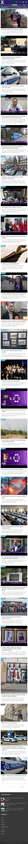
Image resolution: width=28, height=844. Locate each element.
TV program (9, 5)
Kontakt (2, 833)
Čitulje (24, 5)
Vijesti (2, 5)
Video (5, 5)
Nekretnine (14, 5)
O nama (2, 829)
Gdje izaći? (20, 5)
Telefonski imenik (4, 826)
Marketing (3, 831)
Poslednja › (22, 787)
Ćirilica (16, 1)
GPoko (2, 820)
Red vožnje (3, 824)
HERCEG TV (19, 7)
